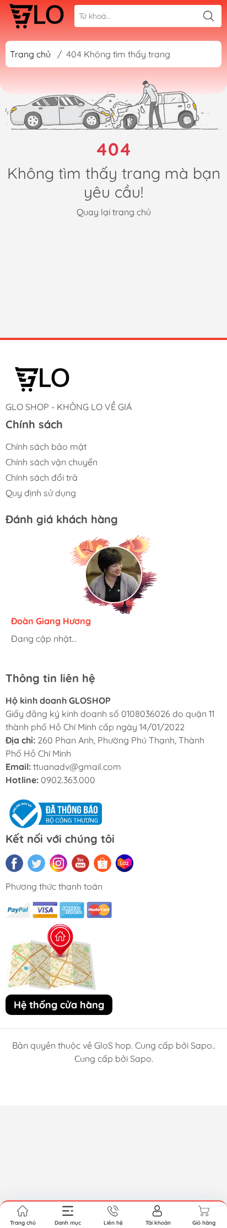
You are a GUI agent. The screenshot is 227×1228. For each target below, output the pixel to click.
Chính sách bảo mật (46, 446)
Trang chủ (30, 54)
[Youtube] (80, 863)
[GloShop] (36, 16)
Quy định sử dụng (41, 492)
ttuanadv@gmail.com (77, 766)
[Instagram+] (58, 863)
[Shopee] (102, 863)
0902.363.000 (68, 779)
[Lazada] (124, 863)
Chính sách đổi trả (42, 477)
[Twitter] (36, 863)
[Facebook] (14, 863)
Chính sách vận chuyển (52, 461)
